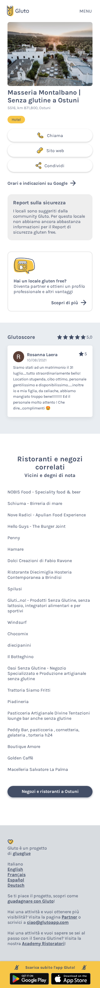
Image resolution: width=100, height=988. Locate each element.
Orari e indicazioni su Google (38, 183)
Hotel (16, 119)
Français (17, 874)
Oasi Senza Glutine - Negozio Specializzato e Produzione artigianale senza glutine (47, 673)
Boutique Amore (24, 746)
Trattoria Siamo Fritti (29, 690)
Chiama (55, 135)
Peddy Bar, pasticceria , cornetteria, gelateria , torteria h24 (43, 732)
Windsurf (17, 622)
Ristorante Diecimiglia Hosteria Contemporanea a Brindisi (40, 574)
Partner (69, 917)
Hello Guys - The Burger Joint (37, 526)
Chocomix (18, 633)
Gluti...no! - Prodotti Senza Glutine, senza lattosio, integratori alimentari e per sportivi (49, 605)
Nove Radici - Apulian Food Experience (47, 514)
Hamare (16, 549)
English (15, 869)
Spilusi (15, 588)
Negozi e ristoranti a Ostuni (50, 791)
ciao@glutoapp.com (48, 922)
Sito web (55, 150)
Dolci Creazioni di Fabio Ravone (40, 560)
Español (16, 880)
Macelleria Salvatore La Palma (38, 769)
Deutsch (16, 885)
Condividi (54, 165)
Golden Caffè (20, 758)
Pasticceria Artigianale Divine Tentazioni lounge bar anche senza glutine (49, 715)
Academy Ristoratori (43, 943)
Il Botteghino (21, 656)
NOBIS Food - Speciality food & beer (44, 492)
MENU (85, 11)
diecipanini (19, 645)
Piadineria (18, 701)
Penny (14, 537)
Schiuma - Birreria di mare (35, 503)
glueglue (22, 853)
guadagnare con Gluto (31, 901)
